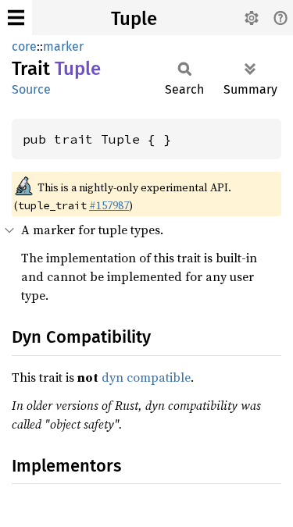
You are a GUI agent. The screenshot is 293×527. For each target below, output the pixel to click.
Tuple (134, 19)
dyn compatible (146, 377)
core (24, 46)
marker (63, 46)
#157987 (109, 205)
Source (31, 89)
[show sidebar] (16, 17)
